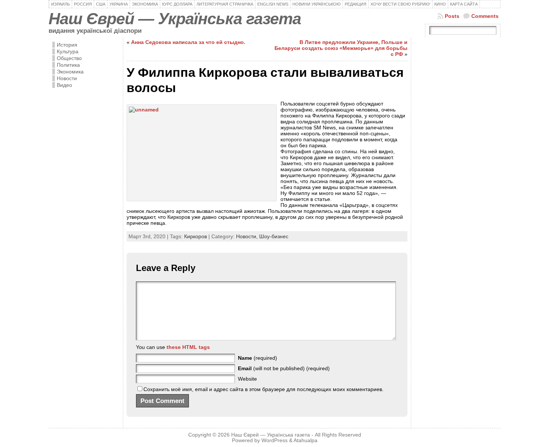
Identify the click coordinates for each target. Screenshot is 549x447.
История (67, 45)
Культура (67, 51)
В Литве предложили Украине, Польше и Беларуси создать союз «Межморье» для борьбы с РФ (340, 48)
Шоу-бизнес (273, 236)
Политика (68, 65)
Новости (67, 78)
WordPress (274, 440)
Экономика (70, 72)
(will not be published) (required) (284, 368)
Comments (485, 16)
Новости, (247, 236)
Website (247, 379)
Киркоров (195, 236)
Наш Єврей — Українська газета (175, 19)
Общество (69, 58)
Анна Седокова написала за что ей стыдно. (188, 42)
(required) (257, 358)
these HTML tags (188, 347)
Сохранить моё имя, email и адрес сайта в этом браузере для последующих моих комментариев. (263, 389)
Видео (64, 85)
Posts (452, 16)
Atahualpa (305, 440)
